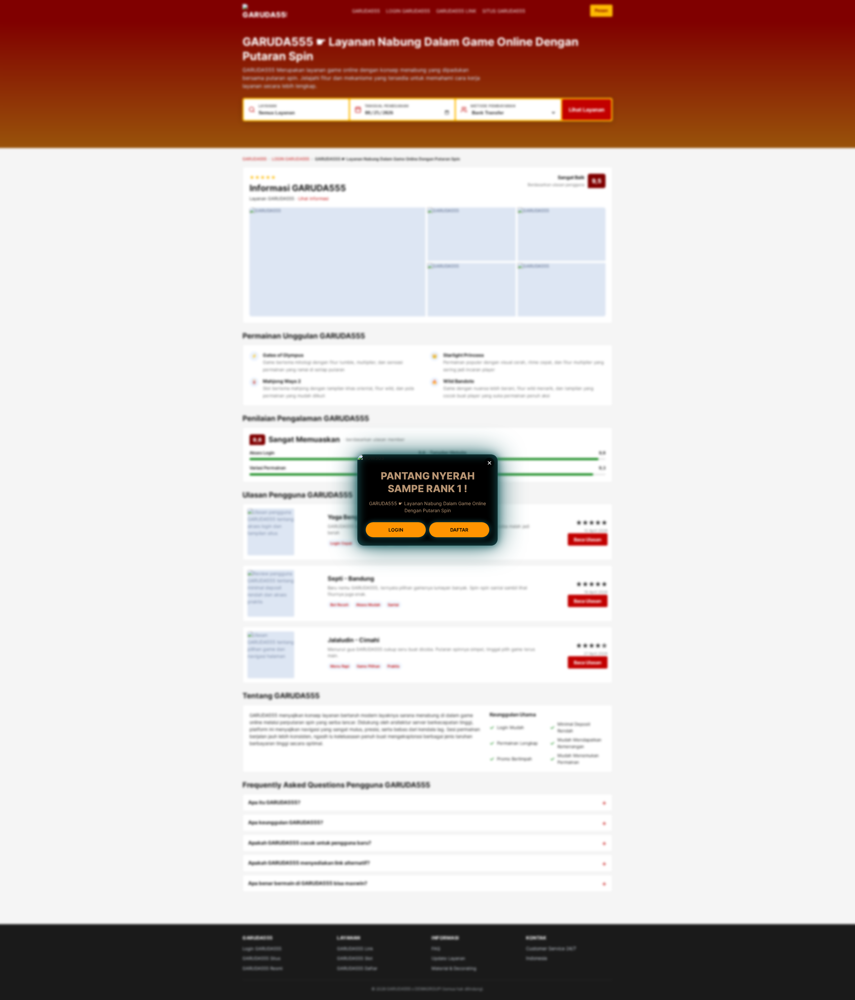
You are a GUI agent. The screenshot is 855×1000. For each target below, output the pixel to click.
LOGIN (395, 530)
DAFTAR (459, 530)
